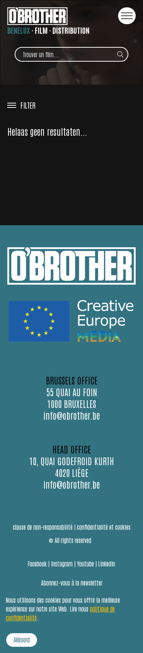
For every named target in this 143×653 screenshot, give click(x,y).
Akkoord (22, 639)
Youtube (85, 563)
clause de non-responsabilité (43, 526)
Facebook (37, 563)
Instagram (62, 563)
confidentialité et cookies (104, 526)
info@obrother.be (71, 415)
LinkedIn (106, 563)
